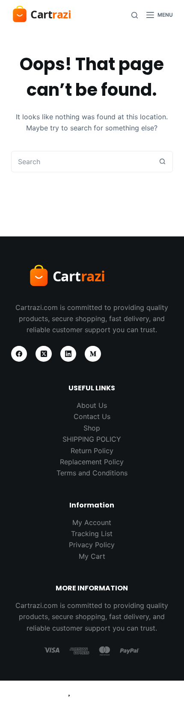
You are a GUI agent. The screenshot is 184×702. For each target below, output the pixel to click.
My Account (91, 522)
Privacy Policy (92, 544)
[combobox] (82, 161)
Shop (91, 428)
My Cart (92, 556)
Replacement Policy (92, 461)
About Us (92, 405)
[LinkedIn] (68, 354)
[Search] (134, 15)
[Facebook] (19, 354)
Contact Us (92, 416)
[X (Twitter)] (44, 354)
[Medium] (93, 354)
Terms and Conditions (92, 473)
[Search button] (162, 161)
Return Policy (92, 450)
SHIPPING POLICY (91, 439)
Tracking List (92, 533)
